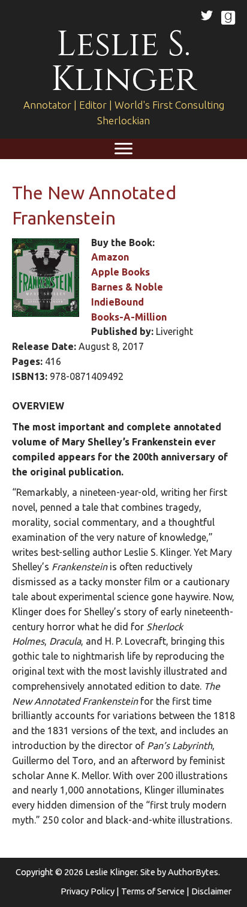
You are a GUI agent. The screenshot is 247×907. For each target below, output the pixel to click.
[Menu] (123, 149)
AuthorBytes (193, 872)
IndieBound (117, 302)
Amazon (110, 257)
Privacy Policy (88, 891)
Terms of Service (153, 891)
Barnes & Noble (127, 287)
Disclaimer (211, 891)
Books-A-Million (129, 317)
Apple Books (120, 272)
